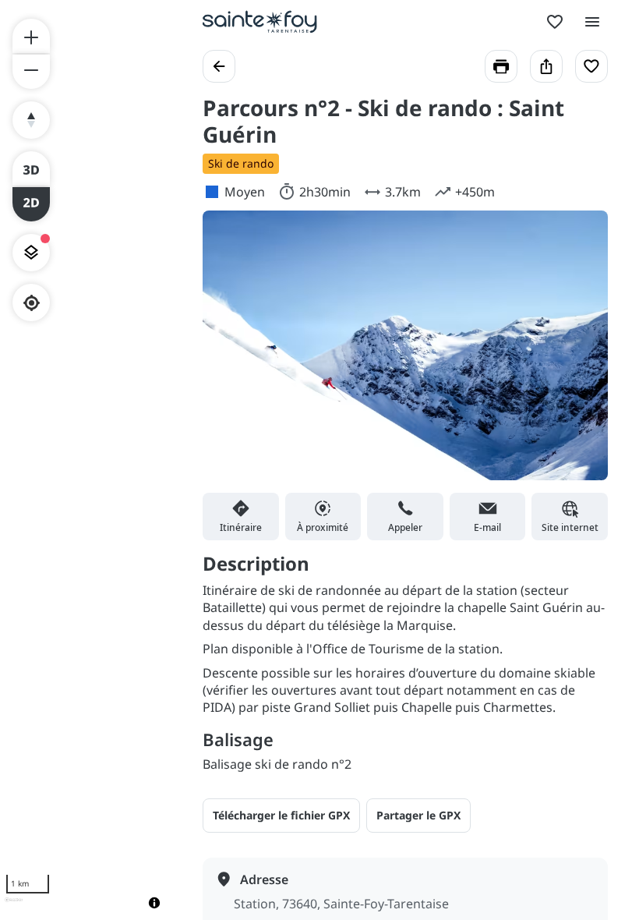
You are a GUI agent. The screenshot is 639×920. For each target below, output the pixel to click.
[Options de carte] (31, 252)
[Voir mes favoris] (554, 21)
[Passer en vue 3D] (31, 168)
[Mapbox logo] (14, 906)
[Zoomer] (31, 36)
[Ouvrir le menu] (592, 21)
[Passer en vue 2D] (31, 204)
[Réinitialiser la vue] (31, 120)
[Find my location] (31, 303)
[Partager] (546, 66)
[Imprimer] (501, 66)
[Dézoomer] (31, 72)
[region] (85, 460)
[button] (418, 815)
